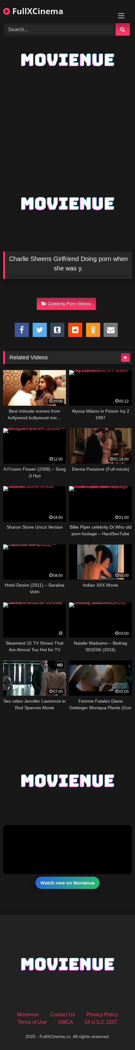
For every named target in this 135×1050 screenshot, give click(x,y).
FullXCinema (36, 11)
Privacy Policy (102, 1014)
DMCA (65, 1022)
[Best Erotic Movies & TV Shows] (67, 74)
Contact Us (62, 1014)
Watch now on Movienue (67, 883)
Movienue (28, 1014)
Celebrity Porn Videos (69, 303)
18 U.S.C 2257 (100, 1022)
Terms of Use (32, 1022)
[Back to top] (115, 1031)
